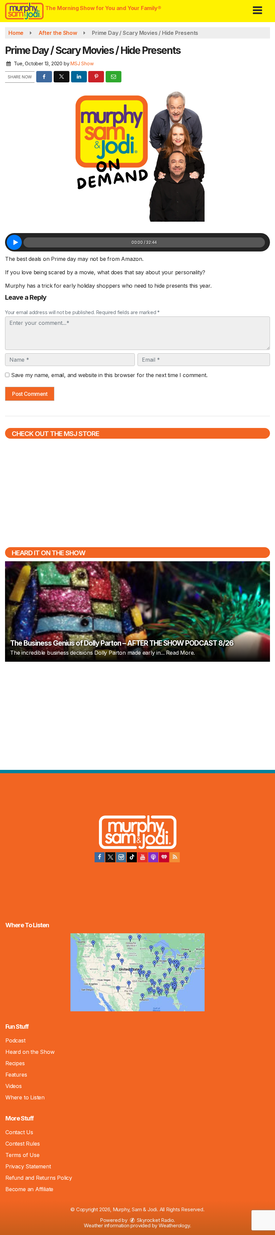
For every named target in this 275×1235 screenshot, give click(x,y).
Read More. (180, 652)
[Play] (14, 242)
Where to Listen (25, 1097)
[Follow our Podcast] (153, 857)
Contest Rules (22, 1143)
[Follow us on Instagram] (121, 857)
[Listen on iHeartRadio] (164, 857)
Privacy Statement (28, 1166)
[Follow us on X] (110, 857)
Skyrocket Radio (155, 1220)
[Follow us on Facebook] (100, 857)
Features (16, 1074)
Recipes (15, 1063)
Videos (13, 1086)
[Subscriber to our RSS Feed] (175, 857)
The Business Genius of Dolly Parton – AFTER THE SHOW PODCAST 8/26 (121, 643)
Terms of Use (22, 1155)
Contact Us (19, 1132)
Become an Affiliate (29, 1189)
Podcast (15, 1040)
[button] (257, 8)
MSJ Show (82, 63)
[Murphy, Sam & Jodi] (137, 833)
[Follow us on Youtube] (143, 857)
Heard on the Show (30, 1051)
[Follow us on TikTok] (132, 857)
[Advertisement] (137, 715)
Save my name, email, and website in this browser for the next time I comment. (109, 375)
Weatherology (174, 1225)
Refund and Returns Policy (38, 1177)
